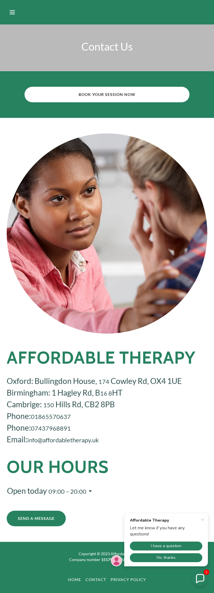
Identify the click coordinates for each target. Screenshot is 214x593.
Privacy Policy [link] (128, 579)
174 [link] (103, 381)
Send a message (36, 518)
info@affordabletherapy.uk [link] (63, 440)
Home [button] (74, 579)
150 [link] (48, 405)
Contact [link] (96, 579)
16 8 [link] (106, 393)
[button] (30, 12)
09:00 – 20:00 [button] (67, 491)
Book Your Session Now (107, 94)
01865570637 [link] (51, 416)
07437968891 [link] (51, 428)
